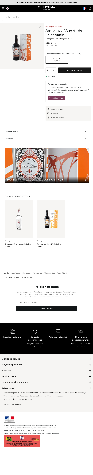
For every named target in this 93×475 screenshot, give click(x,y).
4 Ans (70, 39)
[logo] (46, 8)
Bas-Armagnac (61, 39)
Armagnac (50, 39)
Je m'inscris (46, 308)
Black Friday (16, 404)
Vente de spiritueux (12, 273)
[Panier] (90, 8)
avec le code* (41, 2)
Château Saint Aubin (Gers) (55, 273)
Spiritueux (27, 273)
